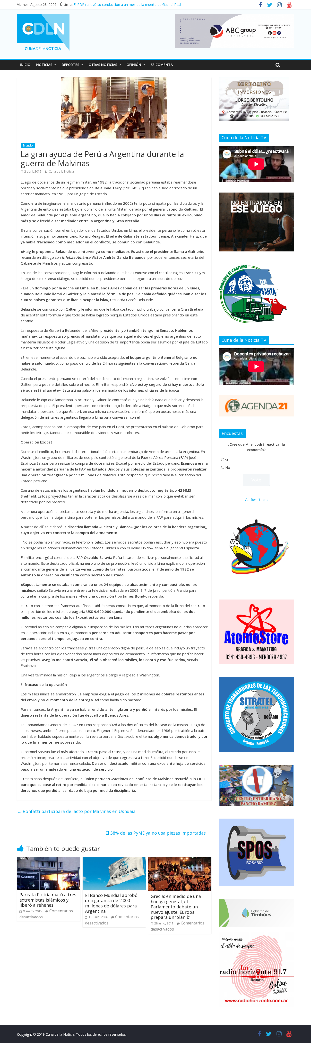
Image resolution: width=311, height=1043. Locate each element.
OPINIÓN (134, 64)
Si (226, 460)
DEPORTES (70, 64)
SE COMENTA (162, 64)
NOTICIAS (44, 64)
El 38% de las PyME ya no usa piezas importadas (158, 833)
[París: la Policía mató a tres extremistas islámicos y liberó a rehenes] (48, 860)
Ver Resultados (256, 499)
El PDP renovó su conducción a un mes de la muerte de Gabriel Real (127, 4)
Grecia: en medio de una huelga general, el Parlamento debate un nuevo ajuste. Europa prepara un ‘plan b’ (176, 906)
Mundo (28, 145)
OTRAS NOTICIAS (103, 64)
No (227, 467)
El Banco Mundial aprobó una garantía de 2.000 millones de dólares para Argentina (111, 903)
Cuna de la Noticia (61, 171)
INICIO (25, 64)
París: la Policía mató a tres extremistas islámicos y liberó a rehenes (47, 900)
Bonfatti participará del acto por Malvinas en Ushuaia (76, 811)
